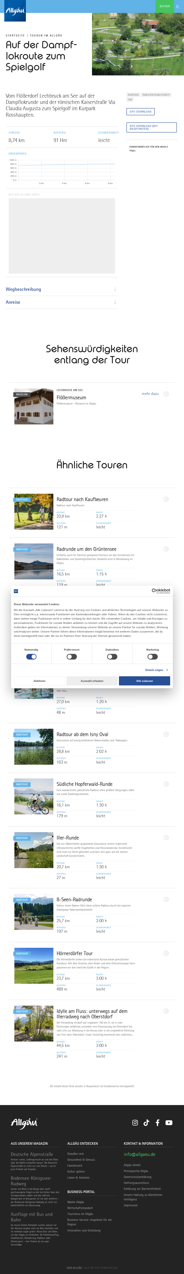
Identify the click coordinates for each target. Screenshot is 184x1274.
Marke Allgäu (75, 1202)
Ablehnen (39, 680)
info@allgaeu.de (139, 1154)
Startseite (15, 35)
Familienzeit (74, 1165)
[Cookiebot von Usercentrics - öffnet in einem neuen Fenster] (154, 591)
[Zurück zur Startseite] (92, 11)
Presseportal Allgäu (136, 1171)
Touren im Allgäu (46, 35)
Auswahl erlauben (92, 680)
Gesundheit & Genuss (81, 1159)
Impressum (131, 1205)
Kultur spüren (76, 1171)
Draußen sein (75, 1154)
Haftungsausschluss (136, 1183)
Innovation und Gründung (83, 1230)
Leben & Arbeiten (78, 1177)
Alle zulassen (144, 680)
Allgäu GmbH (132, 1165)
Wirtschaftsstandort (80, 1208)
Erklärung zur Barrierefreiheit (142, 1189)
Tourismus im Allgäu (80, 1214)
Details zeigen (154, 669)
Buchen (165, 6)
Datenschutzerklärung (137, 1177)
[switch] (72, 657)
